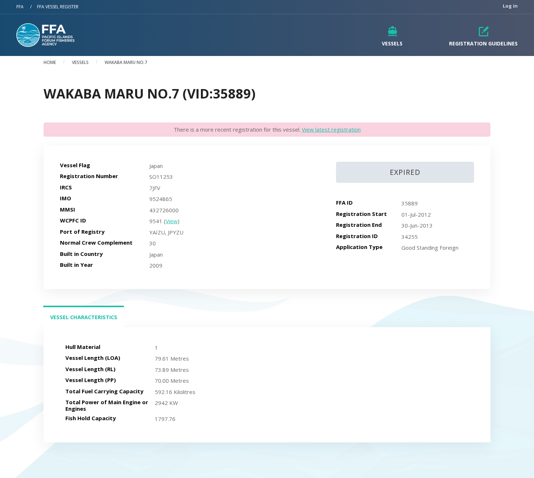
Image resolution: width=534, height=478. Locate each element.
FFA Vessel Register (57, 7)
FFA (20, 7)
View (172, 221)
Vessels (392, 43)
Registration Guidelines (483, 43)
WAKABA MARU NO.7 (126, 62)
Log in (510, 6)
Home (50, 62)
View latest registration (331, 129)
